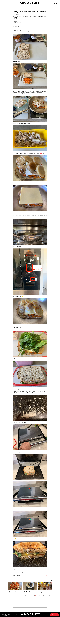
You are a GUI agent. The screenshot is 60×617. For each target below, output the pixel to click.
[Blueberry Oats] (30, 586)
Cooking (14, 569)
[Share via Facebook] (13, 572)
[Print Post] (22, 572)
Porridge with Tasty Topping (13, 592)
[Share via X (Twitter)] (15, 572)
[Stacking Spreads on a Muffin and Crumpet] (45, 586)
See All (51, 580)
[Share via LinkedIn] (17, 572)
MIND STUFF (30, 3)
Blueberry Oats (27, 591)
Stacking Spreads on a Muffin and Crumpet (45, 592)
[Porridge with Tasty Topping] (15, 586)
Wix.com (7, 615)
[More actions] (46, 9)
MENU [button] (54, 3)
